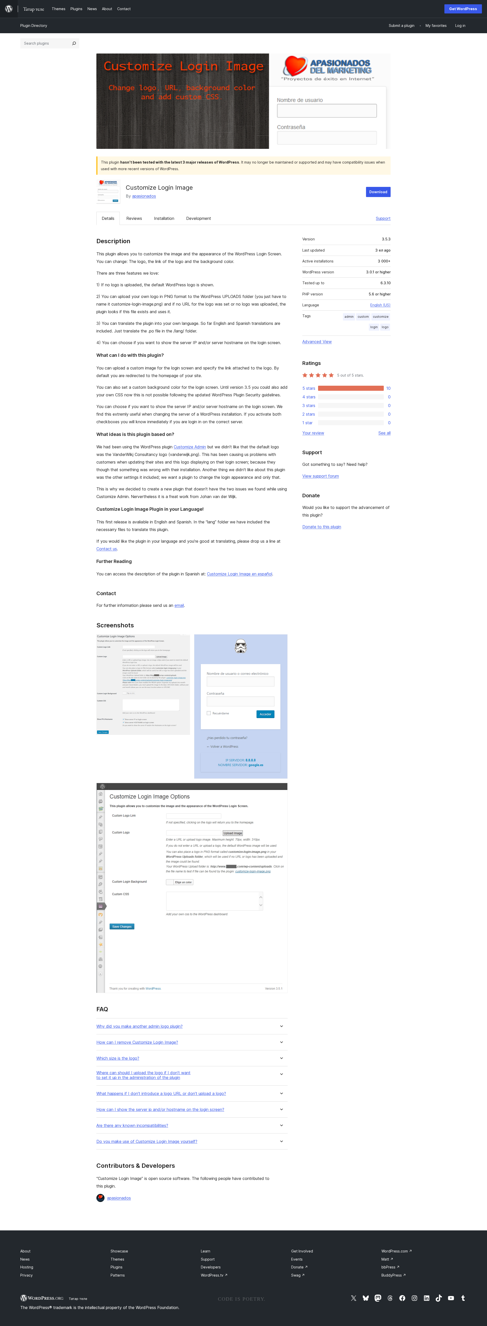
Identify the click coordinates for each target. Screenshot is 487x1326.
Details (108, 218)
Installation (164, 218)
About (25, 1251)
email (179, 605)
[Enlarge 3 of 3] (280, 789)
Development (198, 218)
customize (381, 317)
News (25, 1259)
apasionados (144, 196)
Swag (298, 1275)
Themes (117, 1259)
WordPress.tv (214, 1275)
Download (378, 192)
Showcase (119, 1251)
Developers (211, 1267)
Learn (205, 1251)
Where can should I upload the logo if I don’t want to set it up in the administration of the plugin (143, 1075)
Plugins (117, 1267)
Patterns (118, 1275)
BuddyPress (393, 1275)
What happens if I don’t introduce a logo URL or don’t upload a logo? (161, 1093)
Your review (313, 432)
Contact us (106, 548)
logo (385, 327)
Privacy (26, 1275)
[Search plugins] (74, 43)
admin (349, 317)
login (374, 327)
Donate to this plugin (321, 526)
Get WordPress (463, 9)
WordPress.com (396, 1251)
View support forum (320, 476)
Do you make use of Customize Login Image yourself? (146, 1141)
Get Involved (302, 1251)
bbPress (390, 1267)
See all (384, 432)
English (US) (380, 305)
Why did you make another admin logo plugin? (139, 1026)
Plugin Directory (33, 25)
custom (363, 317)
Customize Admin (190, 446)
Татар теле (78, 1299)
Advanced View (317, 341)
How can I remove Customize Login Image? (137, 1042)
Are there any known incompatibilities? (132, 1125)
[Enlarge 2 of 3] (280, 641)
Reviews (134, 218)
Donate (299, 1267)
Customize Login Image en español (239, 573)
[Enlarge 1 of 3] (183, 641)
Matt (387, 1259)
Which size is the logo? (117, 1058)
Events (297, 1259)
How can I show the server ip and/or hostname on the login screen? (160, 1109)
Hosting (26, 1267)
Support (383, 218)
